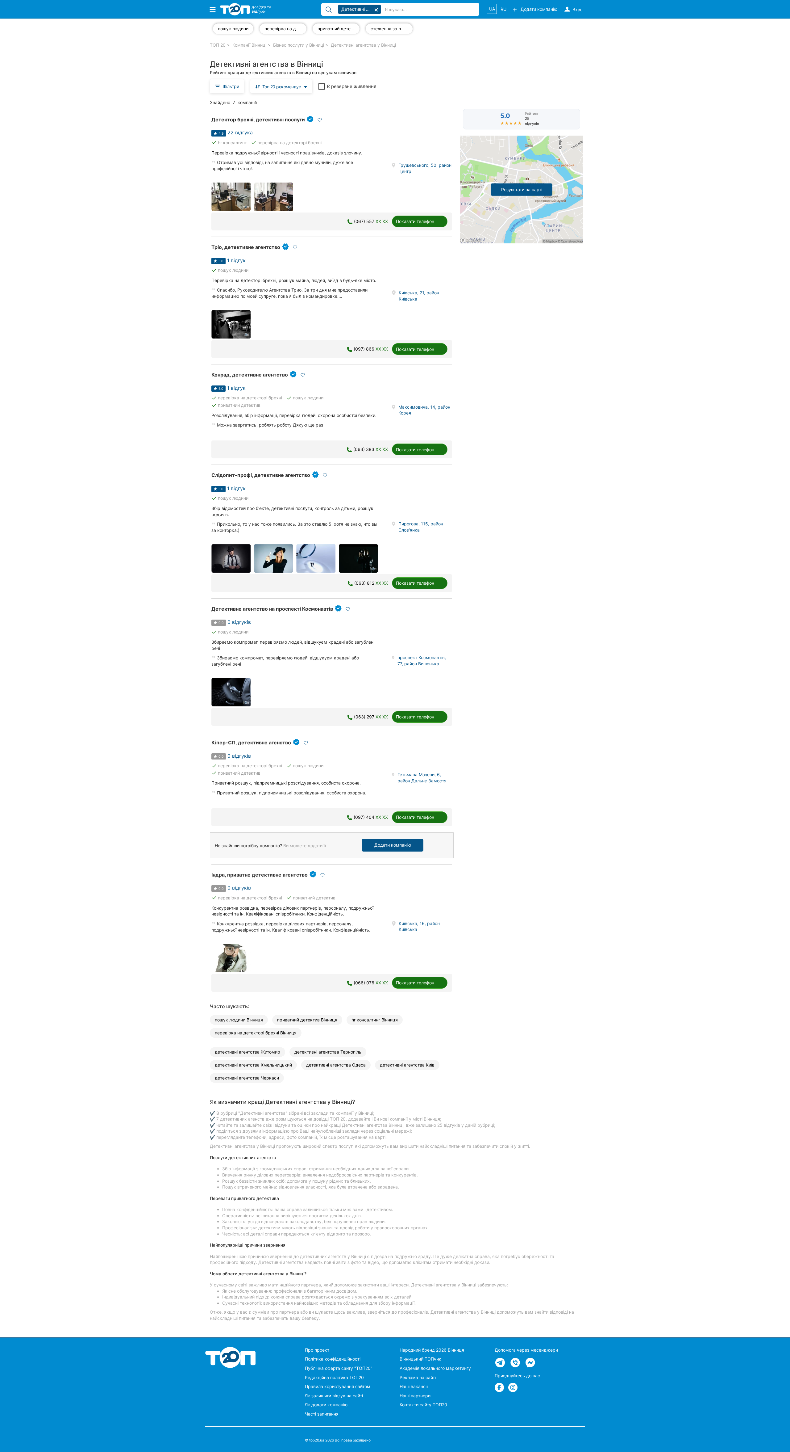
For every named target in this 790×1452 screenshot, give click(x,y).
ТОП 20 (218, 45)
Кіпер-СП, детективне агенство (251, 742)
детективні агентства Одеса (336, 1064)
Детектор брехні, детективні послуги (258, 119)
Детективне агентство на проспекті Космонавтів (272, 609)
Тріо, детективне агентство (245, 247)
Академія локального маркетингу (435, 1368)
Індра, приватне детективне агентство (259, 875)
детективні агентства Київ (407, 1064)
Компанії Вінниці (249, 45)
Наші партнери (415, 1395)
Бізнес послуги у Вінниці (298, 45)
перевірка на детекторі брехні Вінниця (256, 1032)
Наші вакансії (414, 1386)
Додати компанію (392, 845)
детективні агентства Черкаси (247, 1077)
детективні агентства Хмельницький (253, 1064)
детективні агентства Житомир (247, 1051)
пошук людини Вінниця (239, 1019)
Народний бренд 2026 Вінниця (432, 1350)
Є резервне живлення (351, 86)
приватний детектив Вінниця (307, 1019)
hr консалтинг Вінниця (374, 1019)
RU (503, 9)
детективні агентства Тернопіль (327, 1051)
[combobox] (281, 86)
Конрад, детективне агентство (249, 375)
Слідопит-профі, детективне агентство (260, 475)
